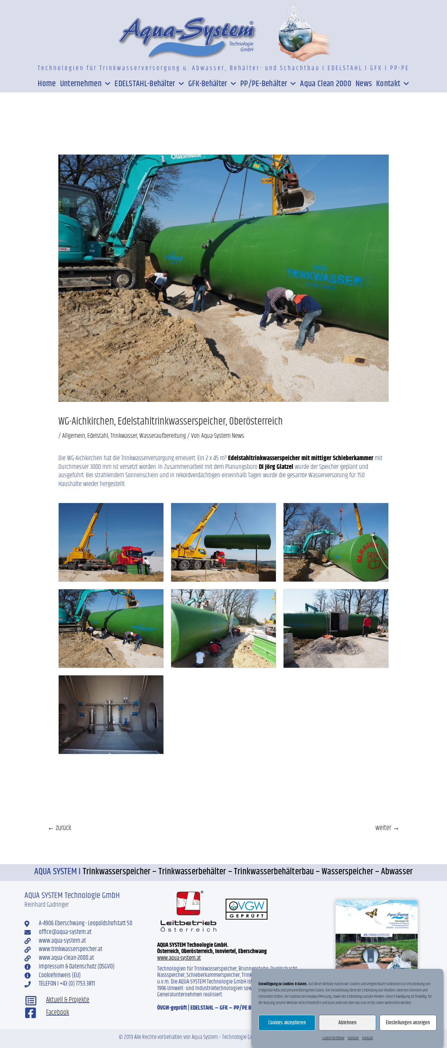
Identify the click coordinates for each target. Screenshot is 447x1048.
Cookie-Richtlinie (333, 1038)
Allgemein (73, 436)
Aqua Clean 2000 (325, 83)
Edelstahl (97, 436)
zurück (59, 828)
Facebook (57, 1012)
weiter (387, 828)
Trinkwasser (123, 436)
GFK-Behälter (207, 83)
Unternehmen (81, 83)
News (364, 83)
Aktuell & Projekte (67, 1000)
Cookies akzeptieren (287, 1023)
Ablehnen (347, 1023)
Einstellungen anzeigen (408, 1023)
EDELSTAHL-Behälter (145, 83)
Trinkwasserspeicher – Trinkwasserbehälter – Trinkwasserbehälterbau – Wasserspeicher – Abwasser (248, 871)
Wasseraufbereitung (162, 436)
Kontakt (353, 1038)
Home (47, 83)
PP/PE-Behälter (263, 83)
